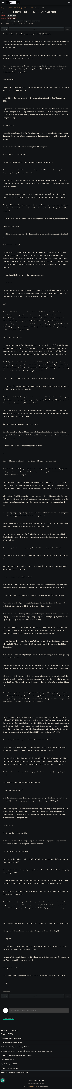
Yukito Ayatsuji (12, 15)
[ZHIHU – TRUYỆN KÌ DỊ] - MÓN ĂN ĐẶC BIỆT (21, 8)
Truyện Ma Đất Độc (7, 1034)
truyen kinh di (36, 21)
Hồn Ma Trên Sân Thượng (9, 1068)
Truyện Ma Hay (11, 18)
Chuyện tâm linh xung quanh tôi (11, 1042)
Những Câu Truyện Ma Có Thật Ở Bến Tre (14, 1072)
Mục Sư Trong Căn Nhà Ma (9, 1064)
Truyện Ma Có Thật (36, 1080)
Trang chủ (3, 8)
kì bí (9, 21)
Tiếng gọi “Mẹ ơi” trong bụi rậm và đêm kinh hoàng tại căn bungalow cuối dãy (26, 1051)
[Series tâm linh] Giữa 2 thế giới (11, 1038)
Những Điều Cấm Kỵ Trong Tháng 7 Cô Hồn (15, 1047)
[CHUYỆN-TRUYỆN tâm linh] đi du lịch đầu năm (16, 1055)
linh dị (13, 21)
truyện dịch (20, 21)
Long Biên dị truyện (7, 1060)
